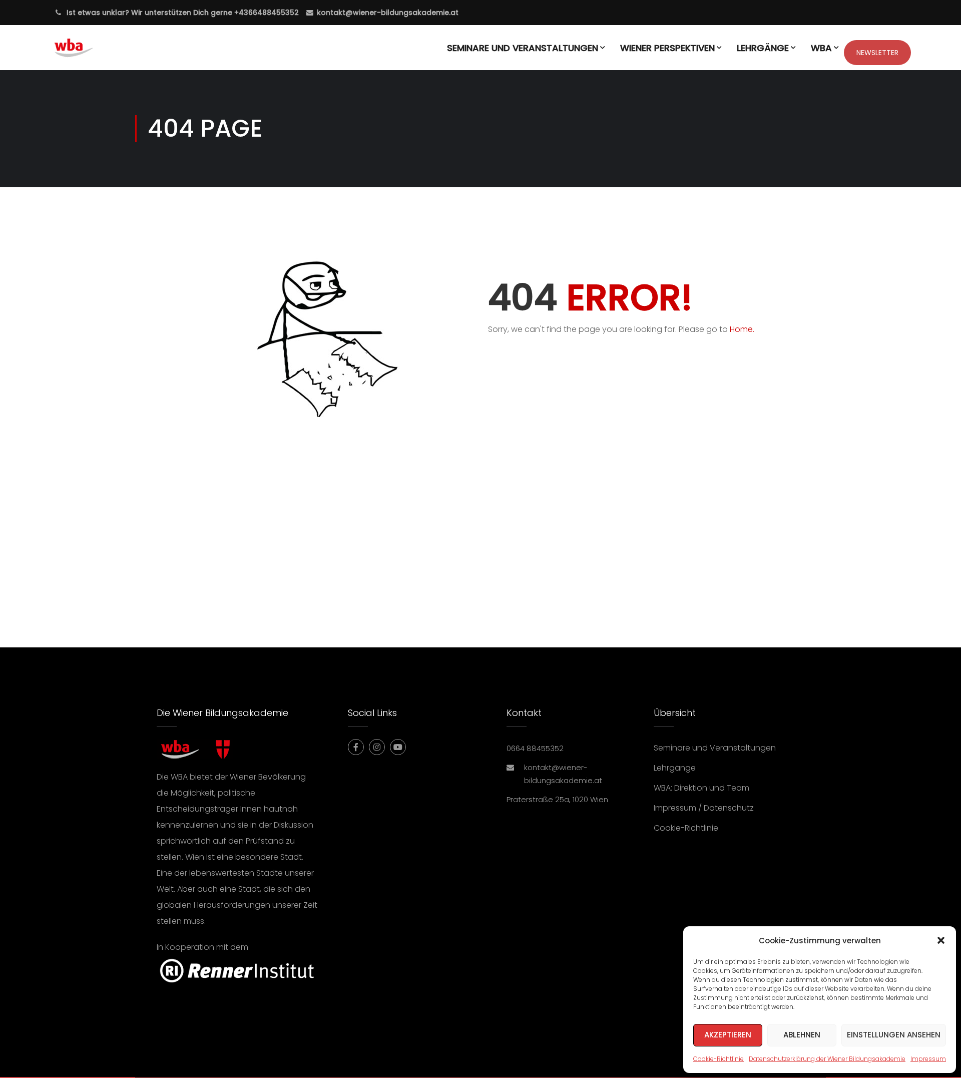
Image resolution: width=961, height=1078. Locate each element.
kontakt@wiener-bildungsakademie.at (387, 13)
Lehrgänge (763, 48)
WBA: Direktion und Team (701, 788)
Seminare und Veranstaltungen (522, 48)
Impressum (928, 1058)
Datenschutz (729, 808)
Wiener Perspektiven (667, 48)
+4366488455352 (265, 13)
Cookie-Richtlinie (718, 1058)
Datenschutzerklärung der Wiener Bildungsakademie (827, 1058)
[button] (941, 940)
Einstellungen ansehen (893, 1034)
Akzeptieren (727, 1034)
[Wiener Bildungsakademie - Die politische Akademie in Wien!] (88, 53)
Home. (742, 329)
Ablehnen (801, 1034)
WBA (821, 48)
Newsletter (877, 53)
